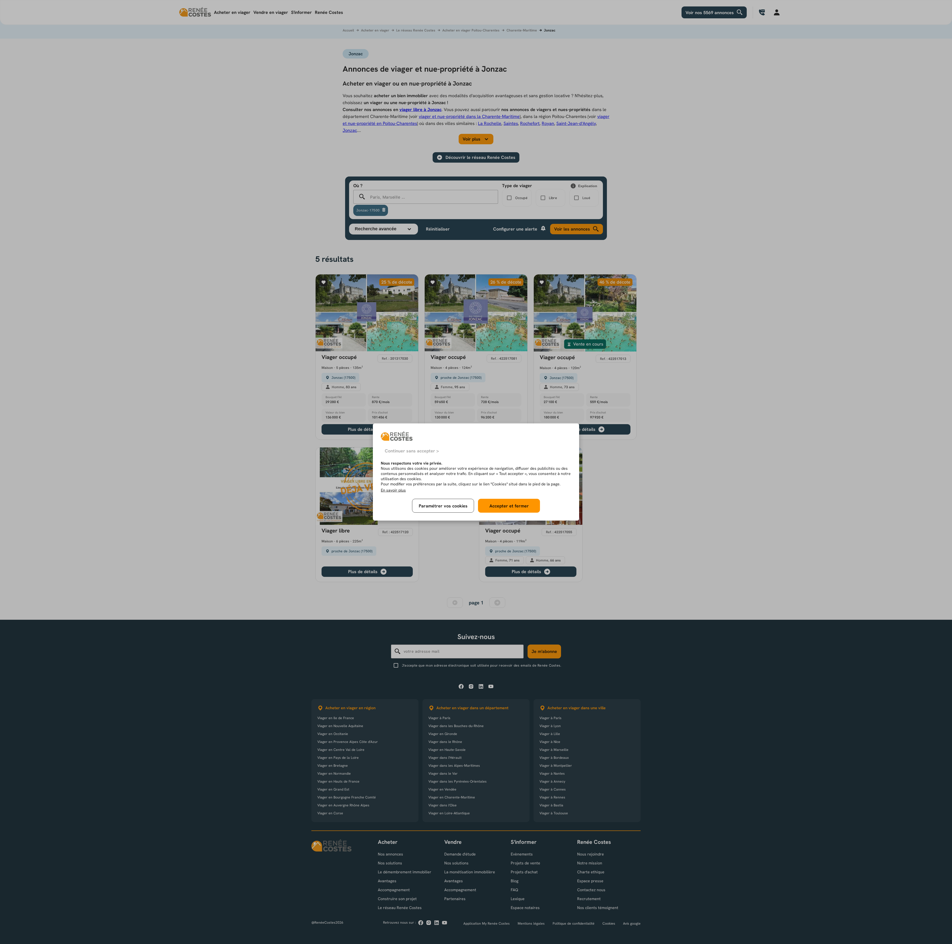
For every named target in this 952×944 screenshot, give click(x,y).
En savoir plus (393, 490)
